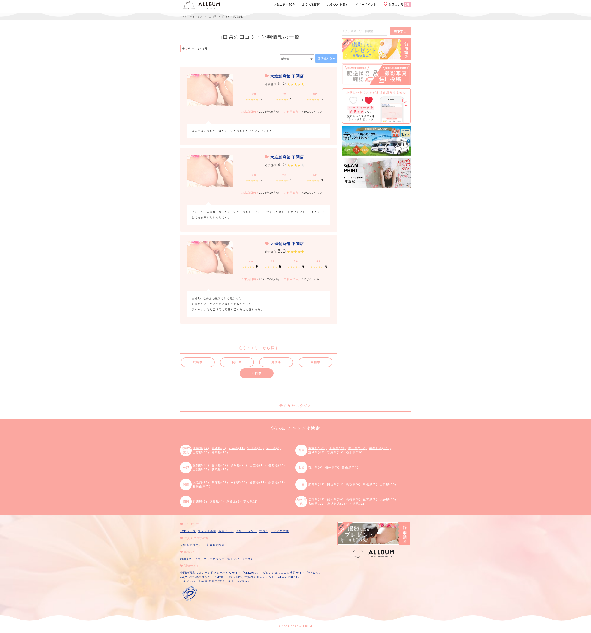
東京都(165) (317, 448)
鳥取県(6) (353, 484)
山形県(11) (201, 452)
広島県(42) (316, 484)
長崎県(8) (353, 499)
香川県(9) (200, 501)
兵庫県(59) (220, 482)
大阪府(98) (201, 482)
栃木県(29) (354, 452)
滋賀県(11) (258, 482)
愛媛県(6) (233, 501)
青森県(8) (219, 448)
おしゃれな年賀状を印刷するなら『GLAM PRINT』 (265, 577)
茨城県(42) (316, 452)
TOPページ (188, 531)
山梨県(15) (201, 469)
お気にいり (399, 4)
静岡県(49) (220, 465)
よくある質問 (280, 531)
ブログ (263, 531)
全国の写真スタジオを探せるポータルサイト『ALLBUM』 (220, 572)
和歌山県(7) (202, 486)
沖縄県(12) (357, 503)
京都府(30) (239, 482)
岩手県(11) (237, 448)
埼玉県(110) (357, 448)
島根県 (315, 362)
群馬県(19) (335, 452)
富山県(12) (350, 467)
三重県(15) (258, 465)
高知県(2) (250, 501)
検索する (400, 31)
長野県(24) (276, 465)
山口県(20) (388, 484)
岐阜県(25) (239, 465)
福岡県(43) (316, 499)
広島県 (197, 362)
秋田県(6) (273, 448)
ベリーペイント (246, 531)
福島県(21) (220, 452)
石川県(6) (315, 467)
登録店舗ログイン (192, 545)
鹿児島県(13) (337, 503)
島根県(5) (370, 484)
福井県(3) (332, 467)
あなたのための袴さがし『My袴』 (203, 577)
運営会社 (233, 559)
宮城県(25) (255, 448)
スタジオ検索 (207, 531)
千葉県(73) (337, 448)
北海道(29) (201, 448)
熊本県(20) (335, 499)
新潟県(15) (220, 469)
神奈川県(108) (380, 448)
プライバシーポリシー (209, 559)
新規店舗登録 (216, 545)
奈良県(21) (276, 482)
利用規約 (186, 559)
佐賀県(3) (370, 499)
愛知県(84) (201, 465)
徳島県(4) (217, 501)
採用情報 (247, 559)
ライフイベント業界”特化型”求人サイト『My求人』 (215, 581)
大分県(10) (388, 499)
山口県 (256, 373)
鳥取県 (276, 362)
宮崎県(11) (316, 503)
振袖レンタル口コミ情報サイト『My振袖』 (291, 572)
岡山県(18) (335, 484)
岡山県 (237, 362)
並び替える (325, 58)
